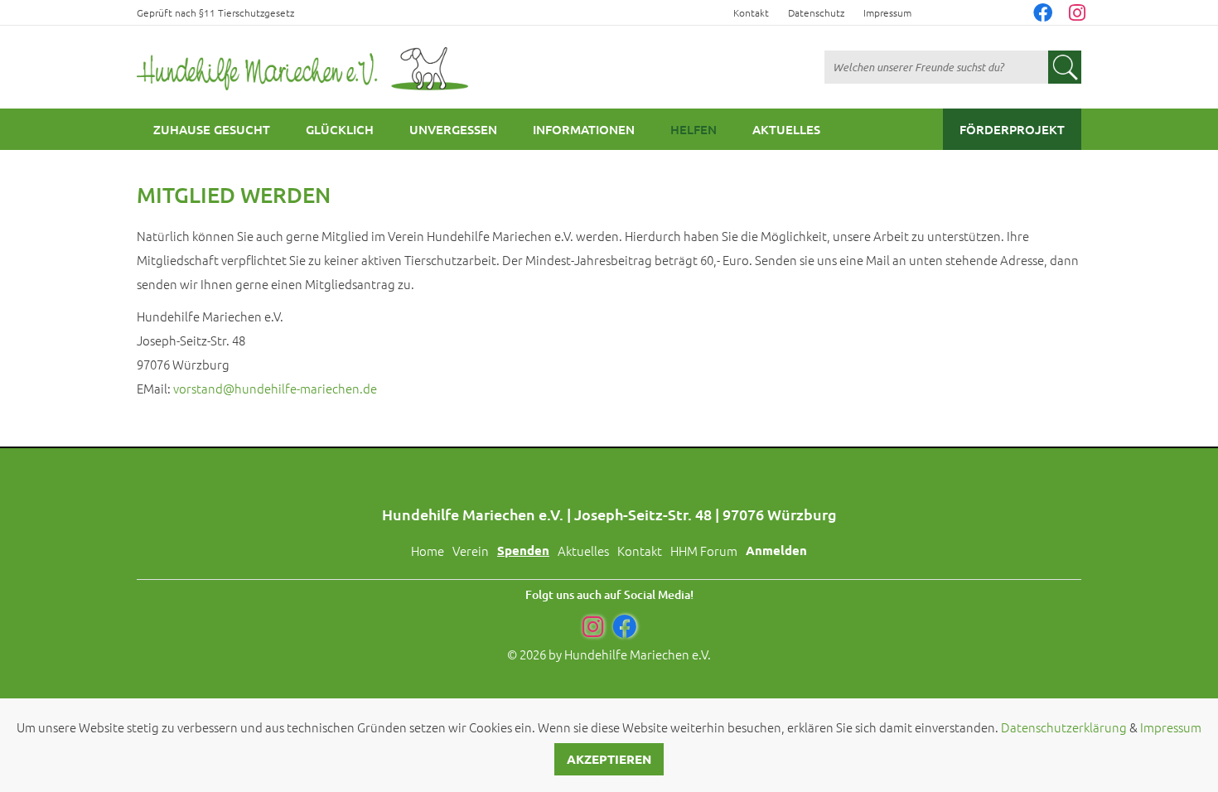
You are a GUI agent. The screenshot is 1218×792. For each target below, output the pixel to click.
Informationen (584, 129)
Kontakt (751, 12)
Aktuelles (786, 129)
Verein (470, 550)
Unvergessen (453, 129)
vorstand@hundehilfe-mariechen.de (275, 388)
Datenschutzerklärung (1064, 727)
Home (427, 550)
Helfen (693, 129)
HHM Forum (703, 550)
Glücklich (340, 129)
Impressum (887, 12)
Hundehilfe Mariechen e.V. (637, 654)
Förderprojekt (1012, 129)
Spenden (523, 550)
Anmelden (776, 550)
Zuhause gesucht (211, 129)
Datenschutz (816, 12)
